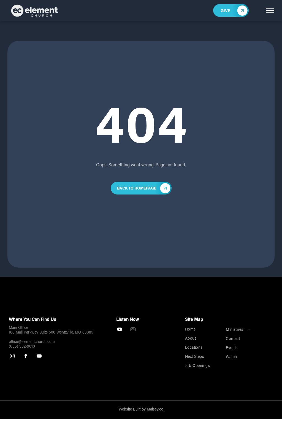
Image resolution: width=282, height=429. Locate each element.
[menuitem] (203, 329)
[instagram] (12, 357)
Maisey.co (155, 410)
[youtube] (39, 357)
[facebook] (25, 357)
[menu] (270, 10)
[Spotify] (133, 330)
